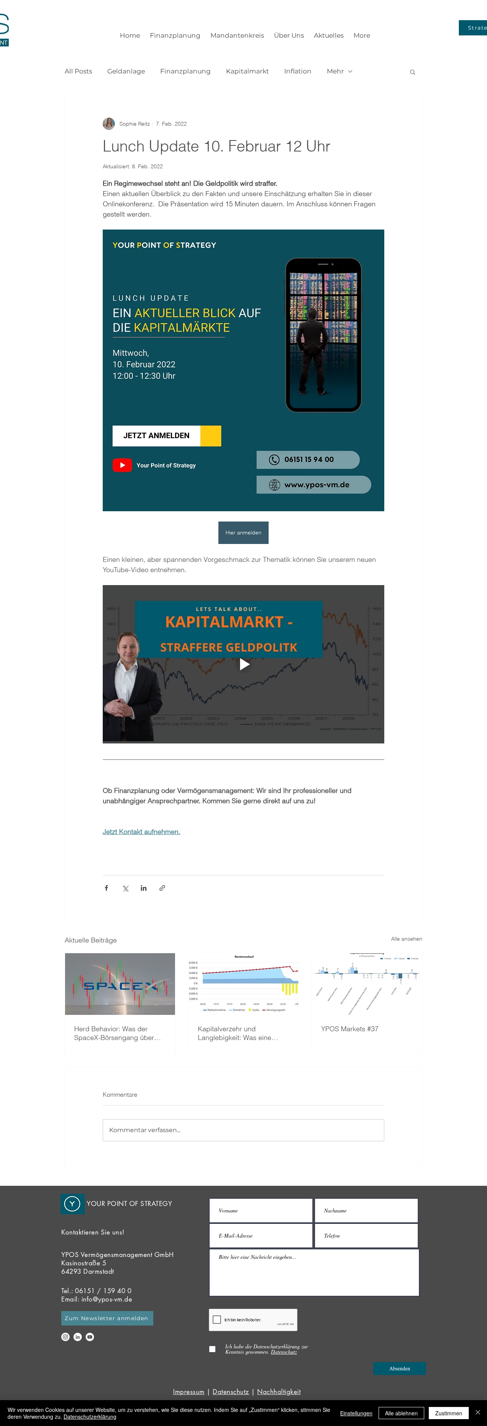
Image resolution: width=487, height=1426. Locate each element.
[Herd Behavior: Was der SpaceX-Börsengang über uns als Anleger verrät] (120, 984)
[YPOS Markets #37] (367, 984)
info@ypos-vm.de (106, 1299)
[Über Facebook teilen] (106, 888)
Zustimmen (448, 1413)
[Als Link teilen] (162, 888)
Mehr (335, 71)
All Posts (78, 71)
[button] (412, 72)
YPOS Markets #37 (350, 1028)
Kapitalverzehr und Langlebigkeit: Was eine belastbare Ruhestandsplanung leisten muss (239, 1033)
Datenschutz (231, 1392)
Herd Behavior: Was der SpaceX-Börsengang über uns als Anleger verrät (114, 1033)
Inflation (298, 71)
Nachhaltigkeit (279, 1392)
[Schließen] (477, 1413)
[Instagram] (65, 1337)
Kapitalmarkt (247, 71)
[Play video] (243, 664)
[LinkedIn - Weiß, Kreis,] (77, 1337)
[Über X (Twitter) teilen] (125, 888)
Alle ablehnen (401, 1413)
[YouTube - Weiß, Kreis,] (90, 1337)
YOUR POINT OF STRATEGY (129, 1203)
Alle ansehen (406, 938)
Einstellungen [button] (356, 1413)
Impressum (189, 1392)
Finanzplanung (185, 71)
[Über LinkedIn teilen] (143, 888)
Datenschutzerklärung (90, 1416)
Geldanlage (126, 71)
